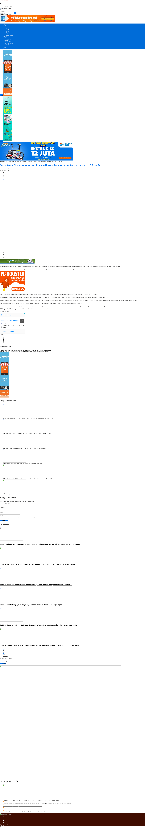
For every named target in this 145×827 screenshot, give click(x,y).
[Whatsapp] (3, 177)
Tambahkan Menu (7, 6)
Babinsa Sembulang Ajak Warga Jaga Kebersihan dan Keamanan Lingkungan (22, 463)
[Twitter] (3, 338)
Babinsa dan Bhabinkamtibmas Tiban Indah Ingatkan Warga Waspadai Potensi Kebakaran (26, 448)
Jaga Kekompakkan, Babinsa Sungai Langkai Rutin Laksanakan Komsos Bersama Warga (25, 350)
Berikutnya (5, 656)
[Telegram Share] (3, 175)
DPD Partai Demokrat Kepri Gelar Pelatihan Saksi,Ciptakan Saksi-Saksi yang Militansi (24, 351)
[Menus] (0, 2)
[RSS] (3, 343)
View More (3, 663)
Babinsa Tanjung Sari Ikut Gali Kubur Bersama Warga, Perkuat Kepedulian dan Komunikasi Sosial (27, 478)
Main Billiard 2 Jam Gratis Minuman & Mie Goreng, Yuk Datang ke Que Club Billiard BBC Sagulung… (27, 811)
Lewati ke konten (4, 0)
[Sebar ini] (3, 172)
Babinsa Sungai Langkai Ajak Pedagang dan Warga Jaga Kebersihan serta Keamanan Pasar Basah (28, 494)
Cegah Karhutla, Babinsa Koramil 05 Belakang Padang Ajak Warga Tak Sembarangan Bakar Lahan (28, 418)
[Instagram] (3, 340)
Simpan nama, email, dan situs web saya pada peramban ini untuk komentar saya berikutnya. (24, 518)
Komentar (2, 507)
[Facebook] (3, 337)
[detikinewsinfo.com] (5, 8)
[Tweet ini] (3, 174)
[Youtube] (3, 341)
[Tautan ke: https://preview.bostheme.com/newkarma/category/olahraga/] (17, 781)
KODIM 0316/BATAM (5, 170)
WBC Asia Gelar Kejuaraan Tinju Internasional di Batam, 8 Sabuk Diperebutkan (22, 806)
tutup (2, 95)
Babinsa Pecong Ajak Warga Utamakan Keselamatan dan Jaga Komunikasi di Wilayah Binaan (27, 433)
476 (4, 654)
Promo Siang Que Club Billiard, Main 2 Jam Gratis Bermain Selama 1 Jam (21, 809)
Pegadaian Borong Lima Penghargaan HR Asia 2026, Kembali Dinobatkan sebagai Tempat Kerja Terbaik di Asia (31, 800)
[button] (15, 13)
